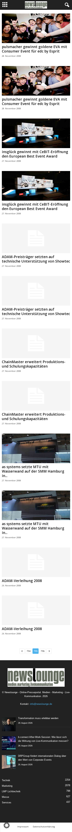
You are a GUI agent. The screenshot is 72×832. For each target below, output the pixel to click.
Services (6, 802)
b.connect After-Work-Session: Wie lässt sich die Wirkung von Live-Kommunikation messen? (43, 739)
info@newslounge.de (41, 704)
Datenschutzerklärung (44, 826)
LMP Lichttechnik (11, 791)
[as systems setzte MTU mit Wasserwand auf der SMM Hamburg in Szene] (36, 448)
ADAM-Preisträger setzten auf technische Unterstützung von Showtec (36, 259)
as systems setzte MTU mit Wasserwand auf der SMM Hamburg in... (33, 471)
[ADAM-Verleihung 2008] (36, 562)
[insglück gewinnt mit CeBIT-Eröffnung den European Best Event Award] (36, 133)
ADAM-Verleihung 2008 (22, 580)
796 (42, 651)
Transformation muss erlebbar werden (38, 718)
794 (28, 651)
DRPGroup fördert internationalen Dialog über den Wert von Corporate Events (42, 758)
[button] (6, 825)
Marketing (7, 785)
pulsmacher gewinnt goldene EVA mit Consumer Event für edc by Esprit (34, 49)
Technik (6, 780)
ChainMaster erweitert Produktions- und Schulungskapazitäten (33, 364)
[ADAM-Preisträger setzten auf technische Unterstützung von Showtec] (36, 238)
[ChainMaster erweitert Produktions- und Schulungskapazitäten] (36, 343)
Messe (5, 797)
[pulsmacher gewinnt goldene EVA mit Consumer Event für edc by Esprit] (36, 28)
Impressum (23, 826)
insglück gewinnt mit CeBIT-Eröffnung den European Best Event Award (35, 154)
